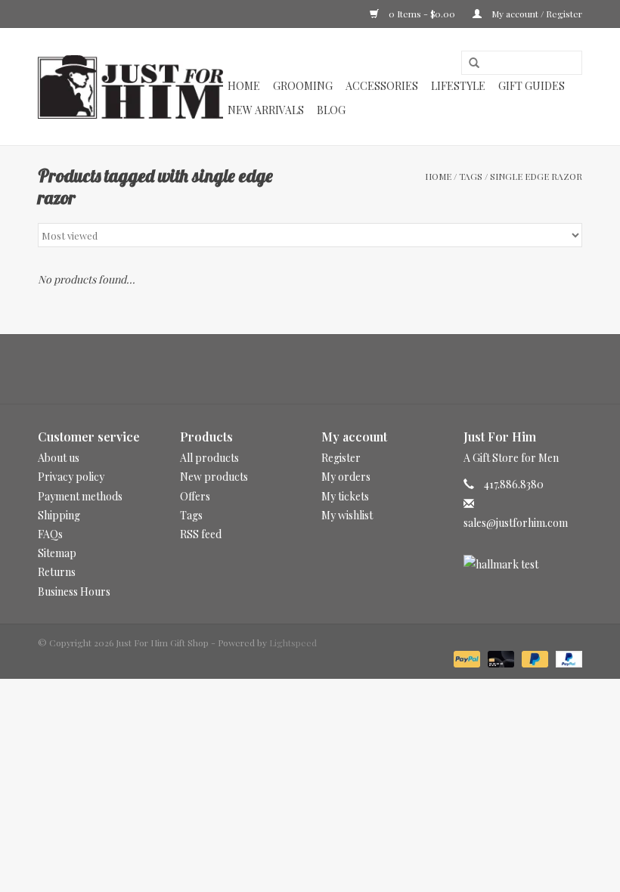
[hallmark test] (523, 564)
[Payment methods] (465, 658)
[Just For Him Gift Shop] (130, 87)
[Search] (468, 63)
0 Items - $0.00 (421, 14)
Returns (57, 572)
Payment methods (80, 496)
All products (209, 458)
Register (341, 458)
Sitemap (57, 553)
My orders (345, 476)
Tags (470, 176)
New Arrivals (266, 110)
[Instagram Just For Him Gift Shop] (324, 369)
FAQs (50, 534)
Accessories (382, 86)
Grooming (303, 86)
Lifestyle (458, 86)
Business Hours (74, 591)
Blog (331, 110)
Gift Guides (531, 86)
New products (214, 476)
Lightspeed (293, 642)
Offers (195, 496)
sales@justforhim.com (515, 523)
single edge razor (536, 176)
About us (58, 458)
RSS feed (201, 534)
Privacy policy (71, 476)
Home (244, 86)
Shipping (59, 515)
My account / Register (535, 14)
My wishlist (347, 515)
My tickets (345, 496)
